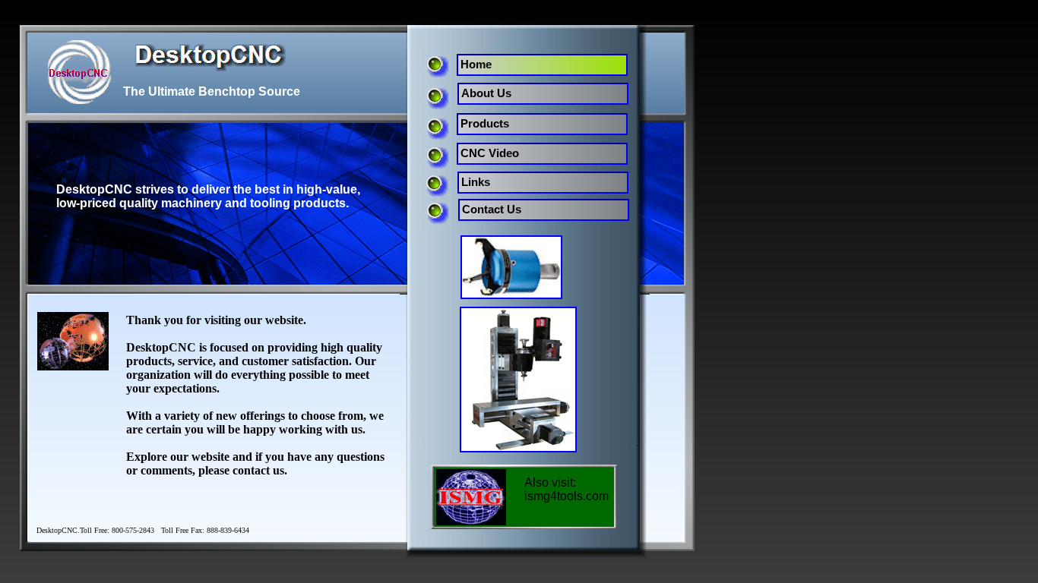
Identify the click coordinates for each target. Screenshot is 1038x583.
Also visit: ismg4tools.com (566, 489)
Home (476, 64)
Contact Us (491, 209)
